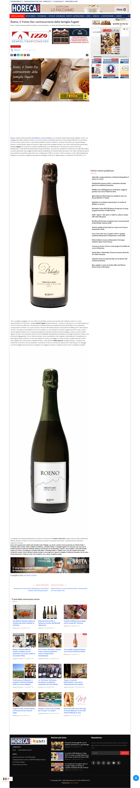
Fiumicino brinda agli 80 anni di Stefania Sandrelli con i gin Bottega (77, 743)
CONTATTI (119, 16)
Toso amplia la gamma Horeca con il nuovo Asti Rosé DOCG (75, 650)
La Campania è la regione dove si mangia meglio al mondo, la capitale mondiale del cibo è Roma (76, 765)
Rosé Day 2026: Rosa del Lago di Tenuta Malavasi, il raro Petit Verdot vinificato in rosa (75, 711)
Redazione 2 (41, 687)
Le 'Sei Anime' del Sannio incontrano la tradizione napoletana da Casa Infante (48, 682)
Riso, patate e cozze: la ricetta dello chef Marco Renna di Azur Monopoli (109, 266)
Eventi (88, 16)
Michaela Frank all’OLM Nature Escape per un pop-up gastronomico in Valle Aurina (110, 209)
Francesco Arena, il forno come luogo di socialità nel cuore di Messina (111, 247)
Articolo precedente (42, 585)
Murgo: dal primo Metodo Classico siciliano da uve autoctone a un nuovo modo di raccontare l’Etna (24, 653)
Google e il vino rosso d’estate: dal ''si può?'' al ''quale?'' (49, 709)
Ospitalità (52, 16)
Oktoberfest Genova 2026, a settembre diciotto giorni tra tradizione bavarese (109, 184)
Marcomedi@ (74, 783)
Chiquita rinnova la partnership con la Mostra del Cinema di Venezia (109, 260)
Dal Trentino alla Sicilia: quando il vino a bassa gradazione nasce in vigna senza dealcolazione (49, 653)
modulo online (30, 575)
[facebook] (93, 763)
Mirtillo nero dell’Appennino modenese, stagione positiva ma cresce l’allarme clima (109, 191)
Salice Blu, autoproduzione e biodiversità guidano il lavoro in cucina (110, 178)
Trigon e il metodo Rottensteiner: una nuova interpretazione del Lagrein (73, 682)
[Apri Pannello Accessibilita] (136, 778)
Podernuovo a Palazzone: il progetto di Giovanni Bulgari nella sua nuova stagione (23, 682)
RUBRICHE (96, 16)
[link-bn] (85, 8)
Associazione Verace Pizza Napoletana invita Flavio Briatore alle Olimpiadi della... (31, 589)
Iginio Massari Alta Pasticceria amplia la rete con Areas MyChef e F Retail (109, 197)
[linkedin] (108, 763)
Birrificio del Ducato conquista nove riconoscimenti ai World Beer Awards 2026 (110, 222)
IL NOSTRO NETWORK (107, 16)
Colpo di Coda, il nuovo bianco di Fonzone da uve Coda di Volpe (24, 711)
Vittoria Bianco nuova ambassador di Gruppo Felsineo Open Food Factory (108, 241)
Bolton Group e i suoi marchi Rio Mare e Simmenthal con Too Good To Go (69, 589)
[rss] (118, 763)
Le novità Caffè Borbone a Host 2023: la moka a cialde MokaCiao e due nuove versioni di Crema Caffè (77, 755)
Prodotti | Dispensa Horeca (75, 16)
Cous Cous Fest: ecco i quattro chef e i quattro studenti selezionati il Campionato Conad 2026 (108, 234)
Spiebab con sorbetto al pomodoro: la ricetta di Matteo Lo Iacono (109, 203)
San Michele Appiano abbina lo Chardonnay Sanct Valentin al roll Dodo (24, 623)
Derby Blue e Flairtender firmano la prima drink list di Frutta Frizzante (110, 253)
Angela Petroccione (18, 658)
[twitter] (98, 763)
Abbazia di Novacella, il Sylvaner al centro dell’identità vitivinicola (49, 623)
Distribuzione (60, 16)
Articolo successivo (57, 585)
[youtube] (113, 763)
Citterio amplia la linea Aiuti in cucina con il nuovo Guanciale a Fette (110, 228)
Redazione (41, 628)
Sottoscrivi (124, 753)
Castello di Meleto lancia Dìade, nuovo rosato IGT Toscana (75, 622)
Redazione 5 (16, 628)
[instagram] (103, 763)
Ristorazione (42, 16)
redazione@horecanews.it (25, 750)
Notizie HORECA (30, 16)
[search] (129, 16)
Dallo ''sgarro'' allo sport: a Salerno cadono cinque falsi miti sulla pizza (110, 216)
